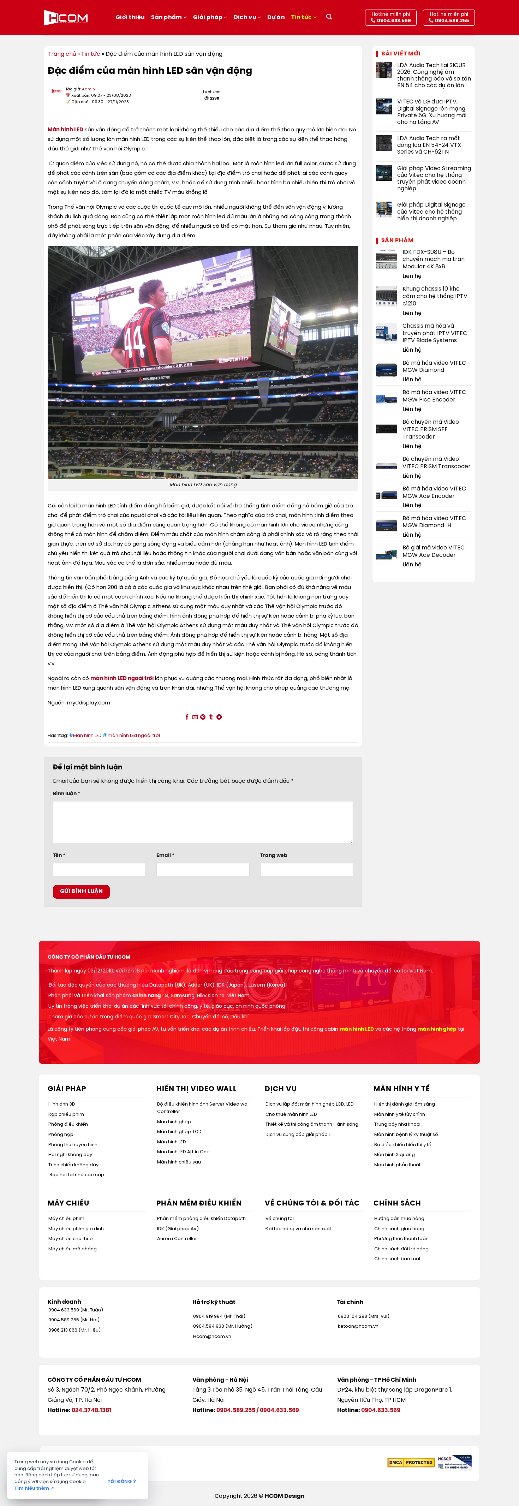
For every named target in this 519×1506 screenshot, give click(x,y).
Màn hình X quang (394, 1155)
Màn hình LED (171, 1142)
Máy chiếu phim (66, 1218)
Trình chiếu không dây (73, 1165)
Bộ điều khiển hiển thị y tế (402, 1145)
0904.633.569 (279, 1410)
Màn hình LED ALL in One (183, 1152)
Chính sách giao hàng (399, 1229)
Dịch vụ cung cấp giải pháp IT (299, 1134)
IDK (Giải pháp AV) (178, 1229)
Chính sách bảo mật (397, 1259)
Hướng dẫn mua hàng (399, 1218)
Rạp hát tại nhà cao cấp (76, 1175)
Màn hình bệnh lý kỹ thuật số (406, 1134)
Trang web (273, 855)
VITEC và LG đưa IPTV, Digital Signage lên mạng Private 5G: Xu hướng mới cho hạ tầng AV (431, 112)
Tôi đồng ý (122, 1482)
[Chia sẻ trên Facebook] (187, 717)
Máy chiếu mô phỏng (72, 1249)
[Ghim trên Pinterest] (202, 717)
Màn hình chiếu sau (179, 1162)
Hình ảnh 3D (61, 1104)
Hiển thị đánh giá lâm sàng (404, 1104)
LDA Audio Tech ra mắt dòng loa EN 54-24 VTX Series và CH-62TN (429, 145)
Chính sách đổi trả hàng (401, 1249)
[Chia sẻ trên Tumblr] (211, 717)
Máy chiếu (68, 1203)
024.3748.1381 (91, 1410)
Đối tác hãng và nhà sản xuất (298, 1229)
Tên (59, 855)
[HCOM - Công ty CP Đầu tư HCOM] (66, 17)
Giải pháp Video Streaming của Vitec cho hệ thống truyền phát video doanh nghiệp (434, 179)
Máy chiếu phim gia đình (76, 1229)
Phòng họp (60, 1134)
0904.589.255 (235, 1410)
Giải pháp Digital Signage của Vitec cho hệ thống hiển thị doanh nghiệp (431, 211)
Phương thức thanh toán (401, 1239)
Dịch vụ (245, 17)
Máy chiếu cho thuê (70, 1239)
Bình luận (66, 794)
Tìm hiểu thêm (34, 1488)
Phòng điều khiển (68, 1124)
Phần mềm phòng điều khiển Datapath (201, 1218)
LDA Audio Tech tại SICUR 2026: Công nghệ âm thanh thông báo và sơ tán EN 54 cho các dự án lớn (434, 75)
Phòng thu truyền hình (72, 1145)
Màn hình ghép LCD (179, 1132)
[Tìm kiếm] (329, 18)
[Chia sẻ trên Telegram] (219, 717)
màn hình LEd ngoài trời (134, 735)
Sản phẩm (166, 17)
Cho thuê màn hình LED (291, 1114)
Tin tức (301, 17)
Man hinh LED (87, 735)
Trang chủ (62, 54)
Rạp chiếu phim (66, 1114)
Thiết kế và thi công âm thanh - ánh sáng (312, 1124)
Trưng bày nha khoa (397, 1124)
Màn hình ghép (174, 1122)
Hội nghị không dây (70, 1155)
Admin (88, 89)
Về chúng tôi (280, 1218)
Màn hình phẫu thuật (397, 1165)
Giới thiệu (130, 17)
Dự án (276, 17)
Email (165, 855)
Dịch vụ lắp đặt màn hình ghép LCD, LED (310, 1104)
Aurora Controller (177, 1239)
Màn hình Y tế (402, 1089)
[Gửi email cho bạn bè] (194, 717)
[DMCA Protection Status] (411, 1463)
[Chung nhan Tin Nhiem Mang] (454, 1463)
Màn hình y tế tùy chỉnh (399, 1114)
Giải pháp (207, 17)
